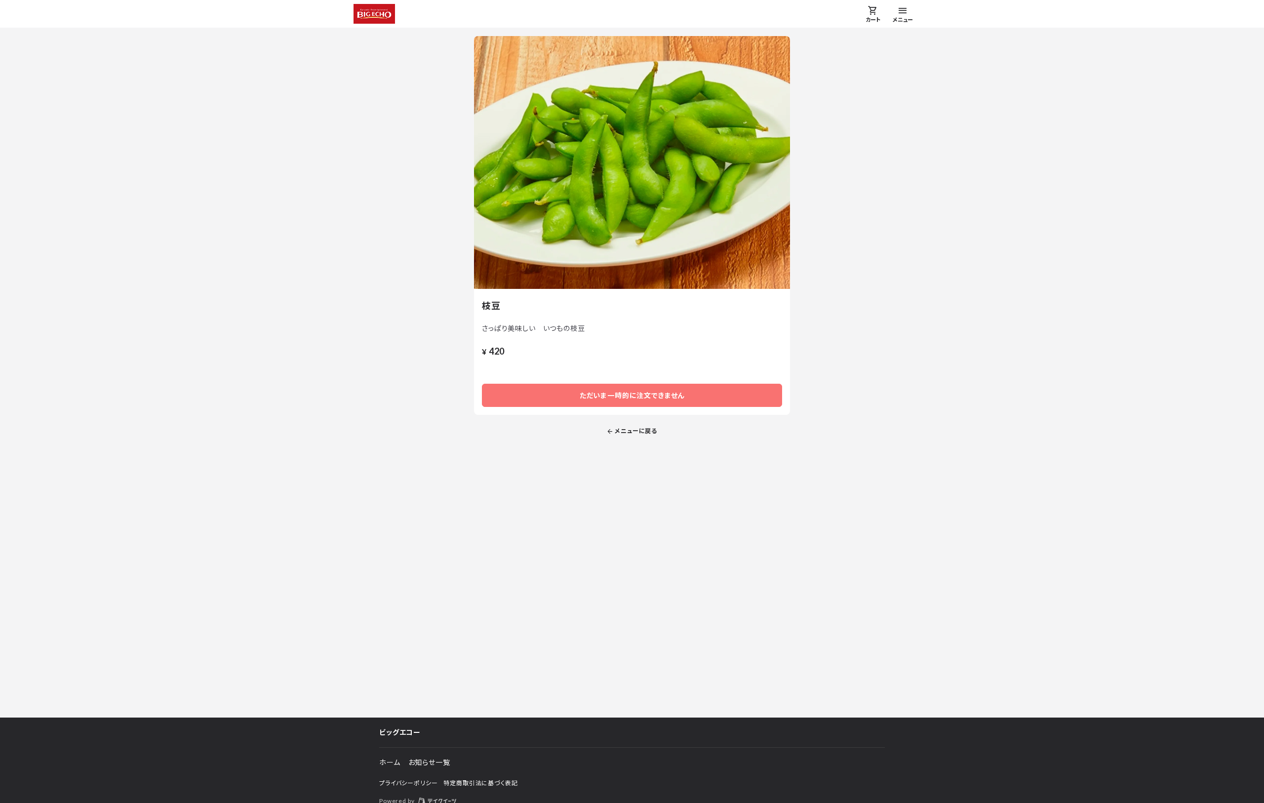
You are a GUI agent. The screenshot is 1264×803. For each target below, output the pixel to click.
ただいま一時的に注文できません (632, 395)
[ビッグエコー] (374, 14)
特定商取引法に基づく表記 (480, 783)
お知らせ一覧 (429, 762)
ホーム (389, 762)
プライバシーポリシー (408, 783)
